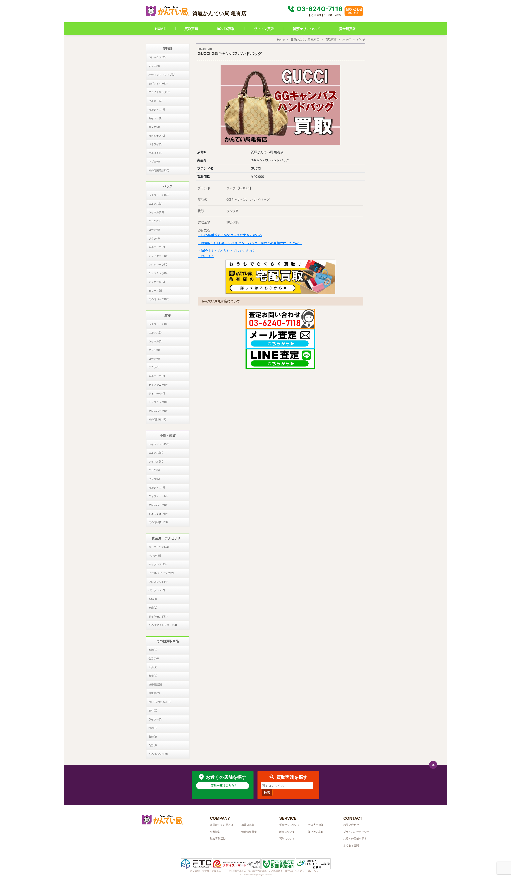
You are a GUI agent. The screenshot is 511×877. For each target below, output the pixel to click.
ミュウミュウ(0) (158, 273)
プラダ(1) (154, 367)
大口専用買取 (316, 824)
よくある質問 (351, 845)
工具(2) (153, 667)
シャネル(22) (156, 212)
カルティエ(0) (157, 376)
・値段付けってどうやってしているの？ (226, 250)
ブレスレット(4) (158, 581)
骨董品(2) (154, 693)
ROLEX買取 (226, 29)
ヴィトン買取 (264, 29)
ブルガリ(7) (155, 100)
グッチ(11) (155, 221)
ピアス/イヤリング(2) (161, 572)
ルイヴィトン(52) (159, 194)
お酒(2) (153, 649)
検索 (267, 793)
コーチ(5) (154, 229)
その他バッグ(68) (159, 299)
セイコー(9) (155, 118)
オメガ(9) (154, 66)
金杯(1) (153, 599)
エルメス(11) (156, 452)
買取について (287, 838)
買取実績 (191, 29)
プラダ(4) (154, 238)
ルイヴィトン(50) (159, 444)
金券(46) (154, 658)
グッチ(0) (154, 349)
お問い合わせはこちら (354, 11)
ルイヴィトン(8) (158, 323)
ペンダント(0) (157, 590)
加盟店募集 (247, 824)
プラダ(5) (154, 478)
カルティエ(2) (157, 247)
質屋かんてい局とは (221, 824)
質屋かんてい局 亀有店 (305, 39)
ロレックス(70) (157, 57)
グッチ (361, 39)
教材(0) (153, 710)
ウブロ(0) (154, 161)
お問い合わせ (351, 824)
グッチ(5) (154, 470)
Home (281, 39)
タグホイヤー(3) (158, 83)
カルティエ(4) (157, 109)
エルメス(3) (155, 153)
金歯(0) (153, 607)
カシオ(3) (154, 126)
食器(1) (153, 745)
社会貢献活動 (218, 838)
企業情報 (215, 831)
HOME (160, 29)
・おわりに (206, 256)
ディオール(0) (157, 281)
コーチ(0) (154, 358)
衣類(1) (153, 736)
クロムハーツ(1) (158, 264)
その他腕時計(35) (159, 170)
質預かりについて (306, 29)
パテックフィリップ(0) (162, 74)
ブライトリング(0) (159, 92)
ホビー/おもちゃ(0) (160, 701)
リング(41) (155, 555)
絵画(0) (153, 727)
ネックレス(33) (158, 564)
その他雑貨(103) (158, 522)
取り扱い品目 (316, 831)
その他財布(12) (157, 419)
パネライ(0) (155, 144)
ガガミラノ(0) (157, 135)
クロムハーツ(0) (158, 410)
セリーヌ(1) (155, 290)
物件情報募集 (249, 831)
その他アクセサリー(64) (163, 625)
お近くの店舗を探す (355, 838)
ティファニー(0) (158, 255)
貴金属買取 (347, 29)
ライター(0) (155, 719)
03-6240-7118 (319, 9)
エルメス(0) (155, 332)
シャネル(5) (155, 341)
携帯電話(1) (155, 684)
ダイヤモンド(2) (158, 616)
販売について (287, 831)
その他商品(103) (158, 754)
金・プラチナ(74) (159, 547)
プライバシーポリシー (356, 831)
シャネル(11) (156, 461)
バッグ (347, 39)
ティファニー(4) (158, 496)
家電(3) (153, 675)
